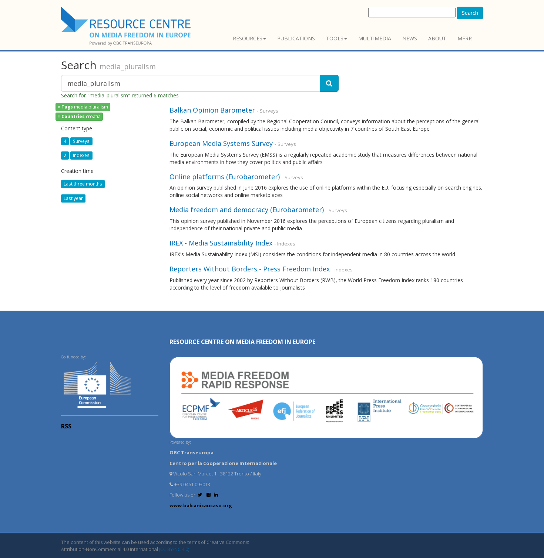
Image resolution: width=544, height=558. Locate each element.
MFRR (464, 38)
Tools (334, 38)
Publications (296, 38)
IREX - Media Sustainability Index (220, 242)
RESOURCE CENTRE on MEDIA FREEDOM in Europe (242, 342)
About (437, 38)
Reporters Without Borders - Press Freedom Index (250, 268)
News (409, 38)
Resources (247, 38)
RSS (66, 426)
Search (470, 12)
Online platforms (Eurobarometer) (224, 176)
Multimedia (374, 38)
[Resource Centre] (127, 26)
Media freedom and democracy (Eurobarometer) (246, 209)
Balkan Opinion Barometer (212, 110)
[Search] (329, 83)
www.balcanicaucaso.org (200, 505)
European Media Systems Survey (221, 143)
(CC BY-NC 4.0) (174, 549)
